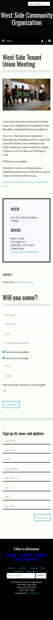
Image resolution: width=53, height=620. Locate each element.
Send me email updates (17, 352)
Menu (9, 40)
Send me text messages (17, 358)
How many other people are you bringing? (24, 384)
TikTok (17, 558)
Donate (33, 568)
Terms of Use (31, 558)
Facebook (10, 554)
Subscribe (31, 571)
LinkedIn (41, 554)
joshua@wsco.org (25, 282)
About (11, 568)
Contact (22, 568)
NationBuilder (32, 593)
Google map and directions (24, 251)
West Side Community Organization (27, 18)
